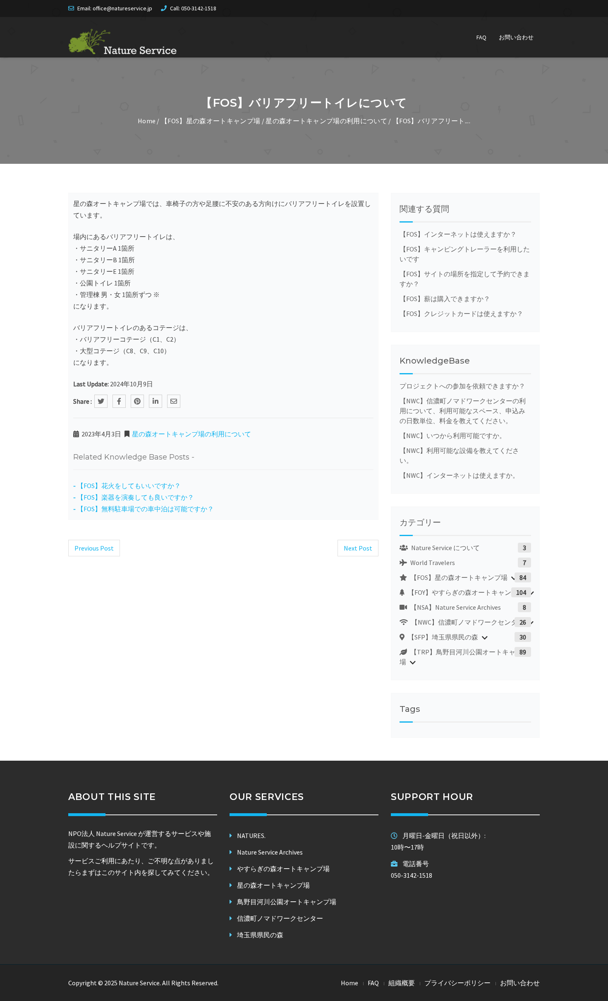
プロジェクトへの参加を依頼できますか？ (462, 386)
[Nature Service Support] (122, 41)
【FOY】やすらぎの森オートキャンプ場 (465, 592)
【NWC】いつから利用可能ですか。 (453, 435)
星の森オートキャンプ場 (273, 885)
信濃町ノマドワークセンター (280, 918)
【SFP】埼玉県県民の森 (442, 637)
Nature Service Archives (270, 852)
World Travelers (432, 562)
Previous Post (94, 548)
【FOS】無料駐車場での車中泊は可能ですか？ (145, 509)
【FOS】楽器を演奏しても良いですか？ (135, 497)
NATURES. (251, 835)
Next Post (358, 548)
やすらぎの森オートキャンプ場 (283, 868)
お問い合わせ (516, 37)
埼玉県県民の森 (260, 935)
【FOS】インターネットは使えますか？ (458, 234)
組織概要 (401, 983)
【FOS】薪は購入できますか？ (445, 299)
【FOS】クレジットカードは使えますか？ (461, 313)
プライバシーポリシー (457, 983)
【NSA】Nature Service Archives (455, 607)
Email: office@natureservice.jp (114, 8)
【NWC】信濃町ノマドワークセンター (467, 622)
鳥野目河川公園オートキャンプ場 (286, 902)
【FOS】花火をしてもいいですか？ (129, 485)
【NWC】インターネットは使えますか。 (459, 475)
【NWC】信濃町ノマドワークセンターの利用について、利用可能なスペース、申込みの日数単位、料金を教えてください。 (463, 411)
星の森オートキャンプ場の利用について (326, 121)
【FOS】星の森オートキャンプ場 (210, 121)
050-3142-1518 (198, 8)
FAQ (481, 37)
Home (147, 121)
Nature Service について (445, 548)
